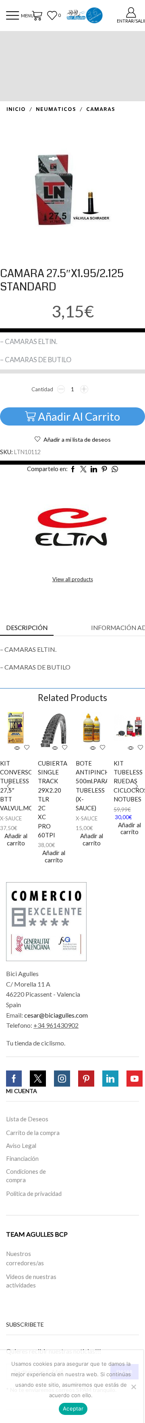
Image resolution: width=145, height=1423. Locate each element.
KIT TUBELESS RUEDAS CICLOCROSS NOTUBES (121, 781)
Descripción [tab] (27, 627)
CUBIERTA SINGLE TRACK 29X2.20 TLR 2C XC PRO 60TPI (45, 799)
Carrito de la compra (33, 1132)
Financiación (22, 1158)
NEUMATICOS (56, 109)
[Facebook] (14, 1078)
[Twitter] (38, 1078)
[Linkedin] (110, 1078)
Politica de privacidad (34, 1193)
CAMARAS (100, 109)
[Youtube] (134, 1078)
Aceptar (73, 1408)
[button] (9, 786)
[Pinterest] (86, 1078)
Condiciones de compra (26, 1175)
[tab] (27, 628)
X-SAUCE (11, 818)
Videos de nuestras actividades (31, 1281)
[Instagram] (62, 1078)
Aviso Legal (21, 1145)
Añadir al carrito (79, 416)
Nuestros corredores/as (25, 1258)
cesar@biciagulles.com (56, 1015)
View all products (72, 579)
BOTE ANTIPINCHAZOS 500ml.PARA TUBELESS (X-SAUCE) (83, 785)
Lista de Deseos (27, 1119)
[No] (133, 1387)
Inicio (16, 109)
